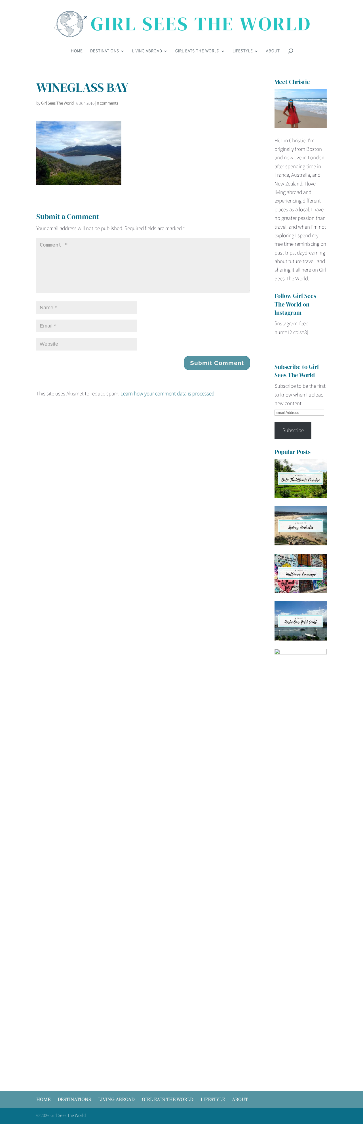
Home (77, 51)
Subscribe (293, 430)
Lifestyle (243, 51)
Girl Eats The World (197, 51)
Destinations (104, 51)
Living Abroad (147, 51)
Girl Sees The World (57, 103)
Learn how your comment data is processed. (168, 394)
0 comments (107, 103)
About (273, 51)
